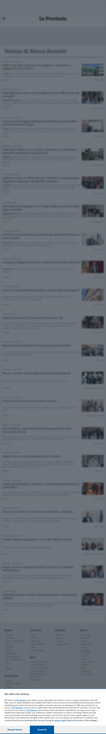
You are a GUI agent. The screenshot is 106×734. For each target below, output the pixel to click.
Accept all (42, 729)
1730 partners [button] (20, 700)
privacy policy (60, 720)
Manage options (14, 729)
